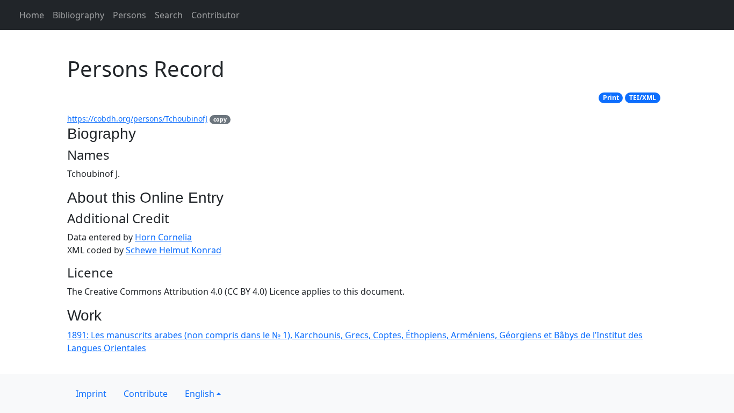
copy (220, 119)
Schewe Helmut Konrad (173, 250)
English (199, 394)
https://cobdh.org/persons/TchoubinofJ (137, 118)
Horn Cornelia (163, 237)
